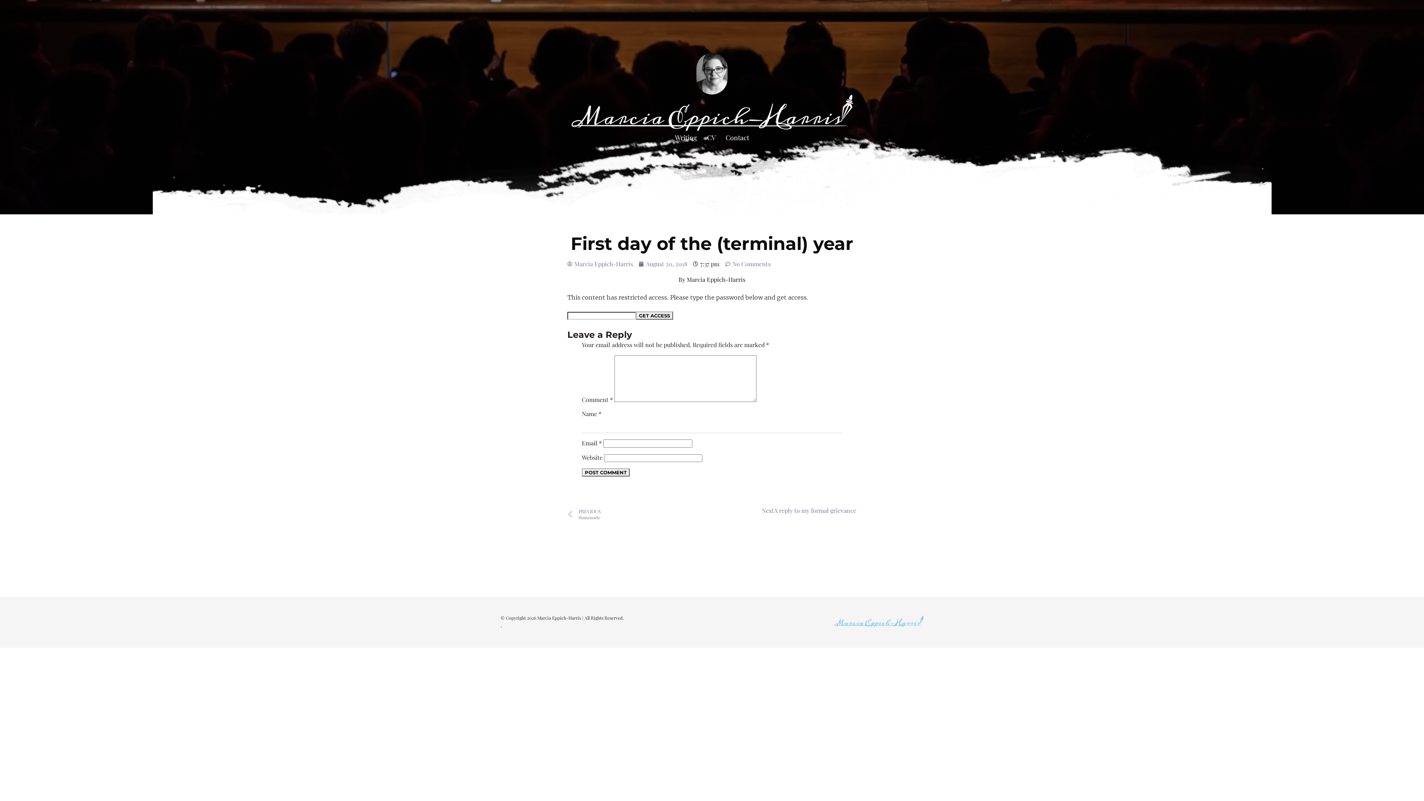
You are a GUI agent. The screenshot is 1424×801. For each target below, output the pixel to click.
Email (592, 443)
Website (592, 457)
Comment (597, 399)
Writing (686, 137)
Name (591, 414)
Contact (737, 137)
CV (711, 137)
